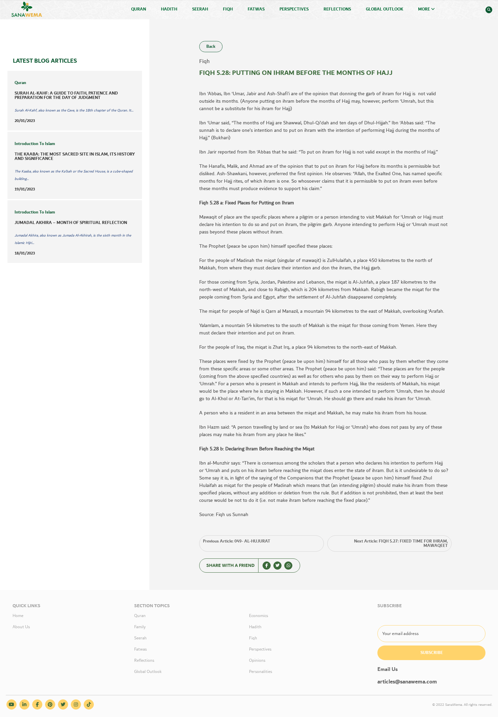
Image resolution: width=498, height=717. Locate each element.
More (424, 9)
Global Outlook (384, 9)
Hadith (169, 9)
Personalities (260, 671)
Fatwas (256, 9)
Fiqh (228, 9)
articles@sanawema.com (407, 682)
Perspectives (294, 9)
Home (18, 615)
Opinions (257, 660)
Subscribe (431, 653)
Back (210, 46)
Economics (258, 615)
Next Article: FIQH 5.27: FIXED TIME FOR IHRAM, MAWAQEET (401, 543)
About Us (21, 627)
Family (140, 627)
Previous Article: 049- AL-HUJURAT (236, 541)
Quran (138, 9)
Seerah (200, 9)
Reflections (337, 9)
